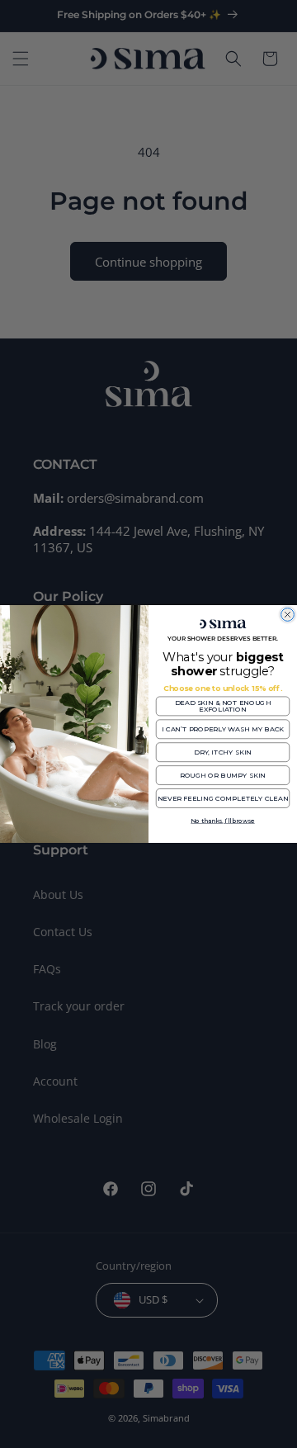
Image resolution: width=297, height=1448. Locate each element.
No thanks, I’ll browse (222, 821)
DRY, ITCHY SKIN (223, 752)
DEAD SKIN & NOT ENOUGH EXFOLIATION (223, 705)
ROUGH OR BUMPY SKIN (223, 775)
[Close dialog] (288, 615)
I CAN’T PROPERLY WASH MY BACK (223, 729)
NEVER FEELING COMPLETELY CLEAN (223, 798)
